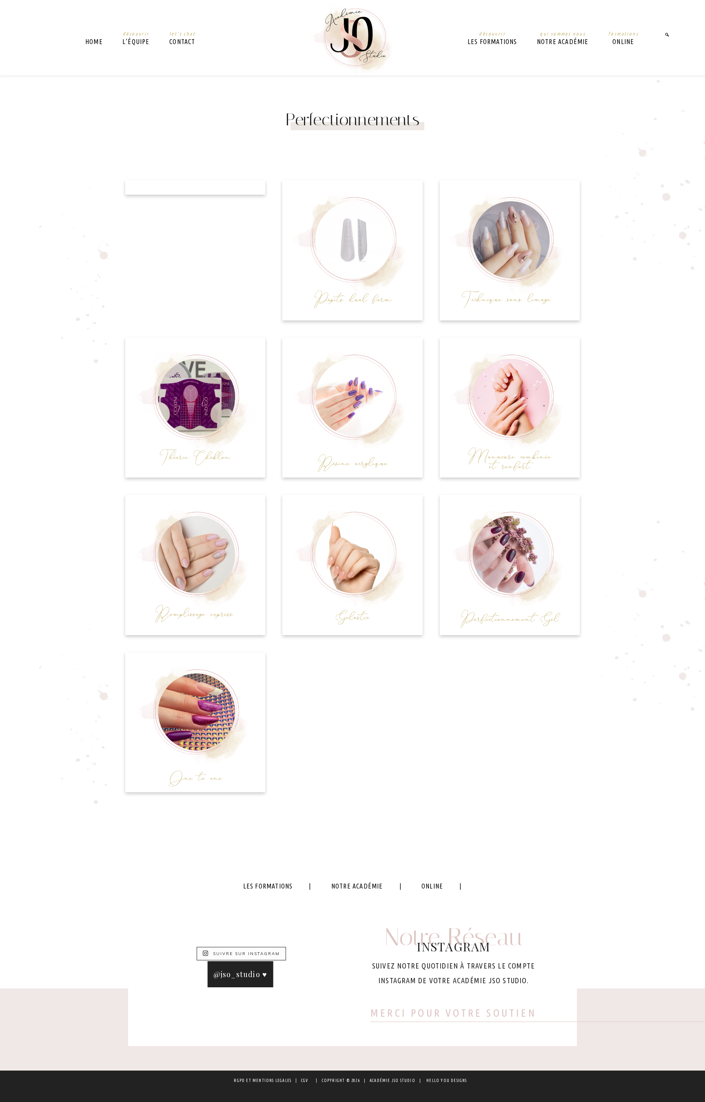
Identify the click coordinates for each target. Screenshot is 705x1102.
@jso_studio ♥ (240, 974)
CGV (304, 1080)
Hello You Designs (446, 1080)
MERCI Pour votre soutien (453, 1013)
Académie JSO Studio (352, 37)
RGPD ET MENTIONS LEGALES (262, 1080)
